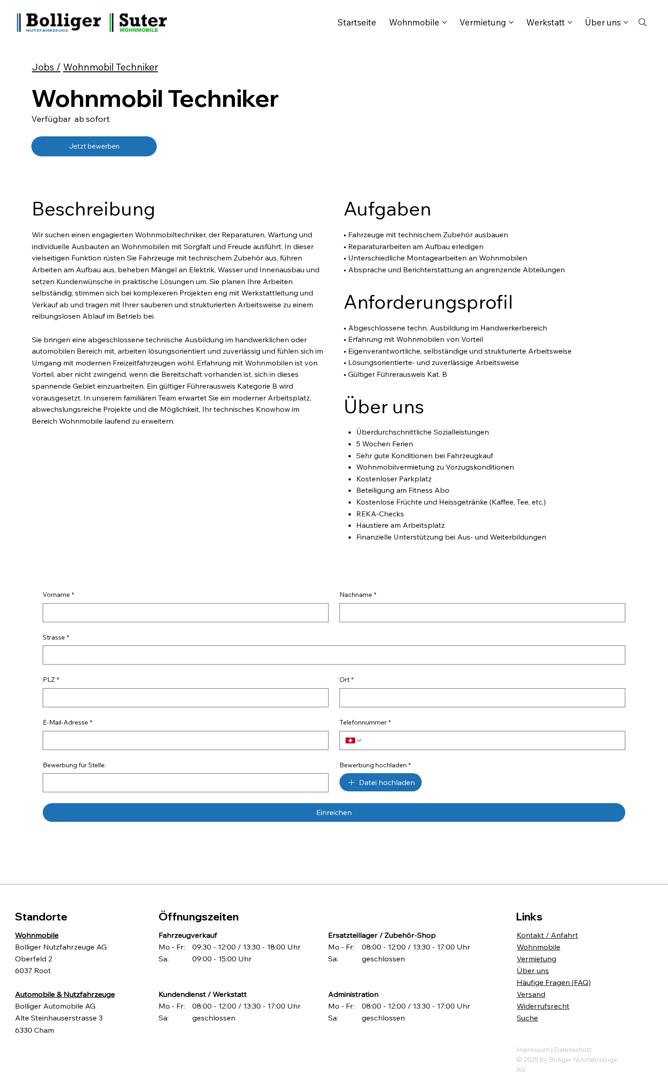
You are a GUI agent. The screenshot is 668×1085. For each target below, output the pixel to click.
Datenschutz (573, 1049)
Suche (527, 1017)
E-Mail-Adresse (67, 722)
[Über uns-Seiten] (625, 22)
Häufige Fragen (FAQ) (554, 982)
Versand (531, 994)
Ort (346, 679)
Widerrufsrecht (543, 1005)
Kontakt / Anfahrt (547, 935)
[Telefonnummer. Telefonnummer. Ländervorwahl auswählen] (354, 740)
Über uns (533, 970)
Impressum (533, 1049)
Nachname (357, 594)
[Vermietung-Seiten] (511, 22)
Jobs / (46, 67)
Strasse (56, 637)
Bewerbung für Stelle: (74, 765)
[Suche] (642, 22)
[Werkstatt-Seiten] (570, 22)
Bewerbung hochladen (375, 765)
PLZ (51, 679)
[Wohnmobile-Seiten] (444, 22)
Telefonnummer (365, 722)
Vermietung (536, 958)
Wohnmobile (538, 946)
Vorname (58, 594)
